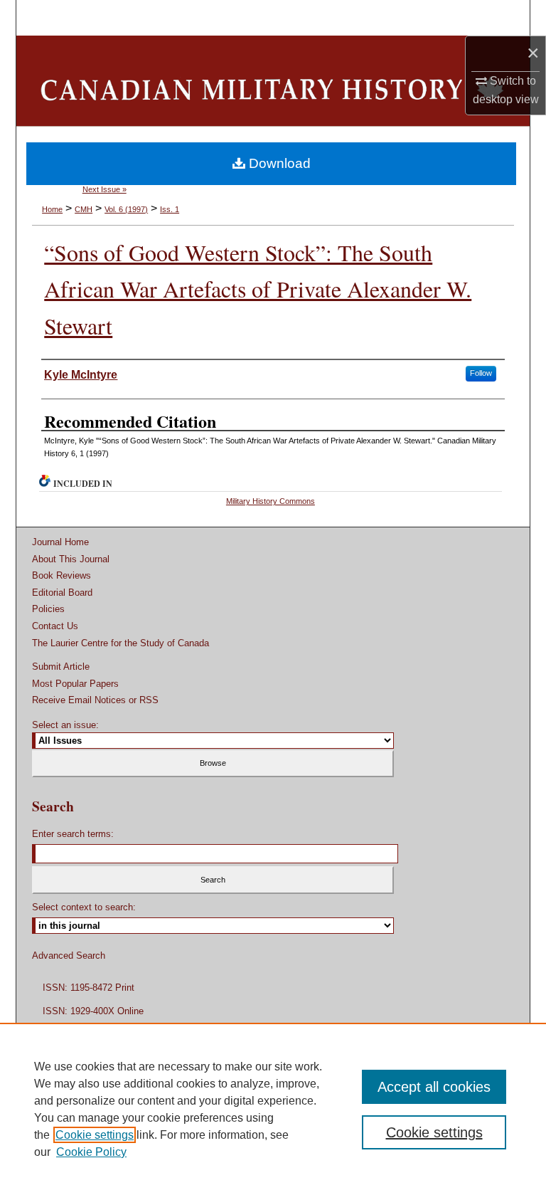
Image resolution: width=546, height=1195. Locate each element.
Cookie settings (94, 1135)
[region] (273, 1109)
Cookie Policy (91, 1152)
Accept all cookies (434, 1087)
